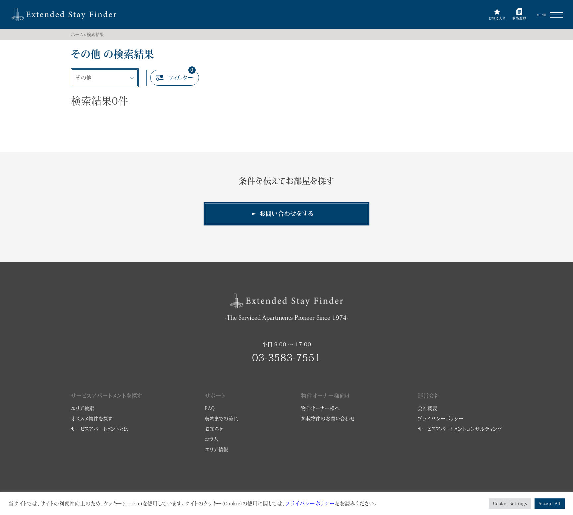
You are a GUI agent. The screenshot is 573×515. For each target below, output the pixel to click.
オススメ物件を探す (92, 418)
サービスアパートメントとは (99, 429)
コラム (211, 439)
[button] (556, 15)
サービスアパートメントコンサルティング (460, 429)
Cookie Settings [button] (510, 503)
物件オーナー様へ (320, 408)
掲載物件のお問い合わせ (328, 418)
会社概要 (427, 408)
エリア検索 (82, 408)
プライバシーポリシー (441, 418)
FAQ (210, 408)
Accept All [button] (550, 503)
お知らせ (214, 429)
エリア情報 (216, 449)
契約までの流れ (221, 418)
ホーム (77, 35)
